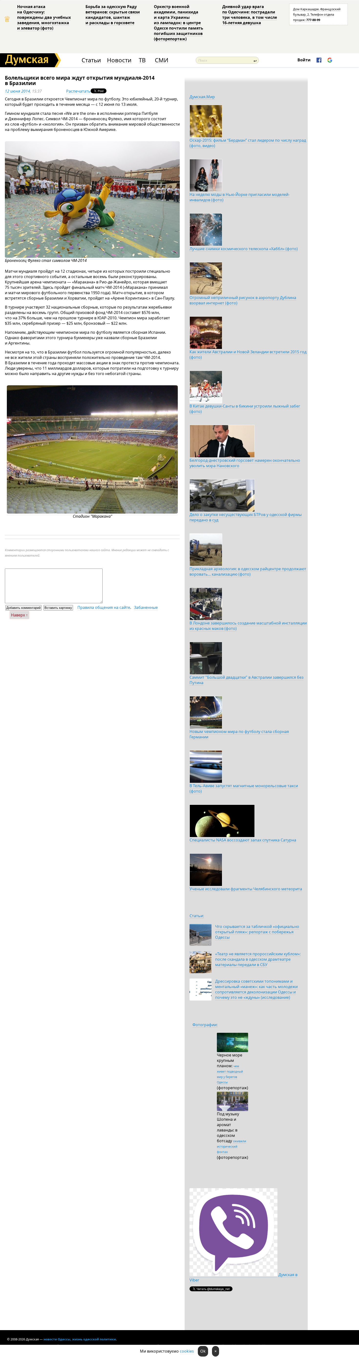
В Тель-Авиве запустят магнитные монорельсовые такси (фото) (244, 788)
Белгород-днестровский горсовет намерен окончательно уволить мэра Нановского (245, 463)
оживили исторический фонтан (231, 1146)
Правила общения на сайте (103, 607)
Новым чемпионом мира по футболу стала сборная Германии (239, 734)
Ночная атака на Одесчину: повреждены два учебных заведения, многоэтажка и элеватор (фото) (44, 17)
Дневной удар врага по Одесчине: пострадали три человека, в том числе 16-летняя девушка (249, 14)
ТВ (142, 60)
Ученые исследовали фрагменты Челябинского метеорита (246, 889)
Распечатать (78, 91)
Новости (119, 60)
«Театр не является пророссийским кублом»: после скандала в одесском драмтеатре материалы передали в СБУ (258, 959)
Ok (203, 1351)
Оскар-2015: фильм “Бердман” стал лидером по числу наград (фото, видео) (248, 143)
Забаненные (146, 607)
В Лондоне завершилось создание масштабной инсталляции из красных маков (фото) (248, 625)
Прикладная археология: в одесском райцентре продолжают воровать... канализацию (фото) (248, 571)
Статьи (91, 60)
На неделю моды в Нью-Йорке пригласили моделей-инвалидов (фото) (240, 197)
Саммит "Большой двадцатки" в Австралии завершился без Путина (247, 680)
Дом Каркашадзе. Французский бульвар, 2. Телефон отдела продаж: (316, 14)
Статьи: (197, 915)
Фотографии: (205, 1024)
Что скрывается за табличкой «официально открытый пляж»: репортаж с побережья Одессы (257, 932)
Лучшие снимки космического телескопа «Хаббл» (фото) (244, 248)
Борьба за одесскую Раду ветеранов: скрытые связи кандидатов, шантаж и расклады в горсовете (112, 14)
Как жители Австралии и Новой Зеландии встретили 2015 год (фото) (248, 354)
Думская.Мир (202, 96)
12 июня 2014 (17, 91)
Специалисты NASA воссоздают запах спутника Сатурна (243, 840)
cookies (187, 1351)
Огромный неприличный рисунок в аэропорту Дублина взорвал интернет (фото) (243, 300)
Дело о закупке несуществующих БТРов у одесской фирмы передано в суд (246, 517)
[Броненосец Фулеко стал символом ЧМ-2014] (92, 256)
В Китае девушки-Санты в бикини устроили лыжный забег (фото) (245, 408)
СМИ (161, 60)
